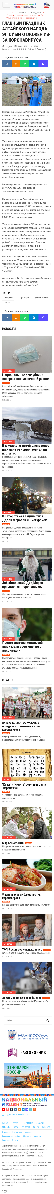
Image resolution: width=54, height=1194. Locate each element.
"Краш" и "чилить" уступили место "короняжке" (24, 786)
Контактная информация (22, 1132)
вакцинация (9, 298)
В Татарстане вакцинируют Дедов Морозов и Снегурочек (24, 518)
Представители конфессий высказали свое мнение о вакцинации (22, 646)
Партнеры (6, 1140)
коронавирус (24, 298)
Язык (6, 779)
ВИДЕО (36, 1127)
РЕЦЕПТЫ (26, 1127)
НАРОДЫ (5, 1123)
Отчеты (15, 1140)
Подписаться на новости (16, 1115)
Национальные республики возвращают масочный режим (25, 377)
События (8, 371)
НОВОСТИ (46, 1127)
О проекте (6, 1132)
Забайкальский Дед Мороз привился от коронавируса (22, 585)
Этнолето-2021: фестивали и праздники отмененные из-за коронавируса (21, 726)
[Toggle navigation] (6, 5)
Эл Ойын (8, 303)
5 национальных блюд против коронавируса (21, 896)
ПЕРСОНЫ (6, 1127)
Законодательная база (11, 1136)
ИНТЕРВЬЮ (28, 1123)
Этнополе (8, 838)
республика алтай (41, 298)
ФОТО (16, 1127)
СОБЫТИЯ (40, 1123)
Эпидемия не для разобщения (22, 998)
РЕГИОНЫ (16, 1123)
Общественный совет (32, 1136)
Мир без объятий (13, 843)
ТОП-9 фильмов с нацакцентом (22, 949)
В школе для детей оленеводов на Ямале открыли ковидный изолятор (25, 449)
